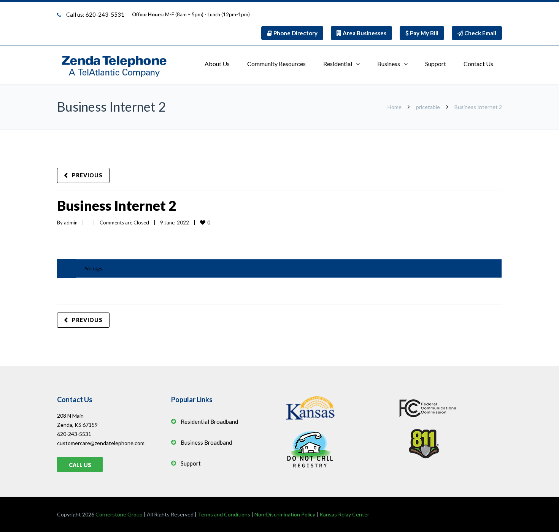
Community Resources (276, 63)
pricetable (428, 107)
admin (71, 222)
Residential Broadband (209, 421)
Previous (87, 175)
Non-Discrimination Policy (284, 514)
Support (435, 63)
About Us (217, 63)
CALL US (80, 465)
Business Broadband (206, 442)
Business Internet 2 (116, 205)
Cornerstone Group (119, 514)
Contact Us (478, 63)
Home (394, 107)
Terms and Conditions (224, 514)
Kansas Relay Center (344, 514)
